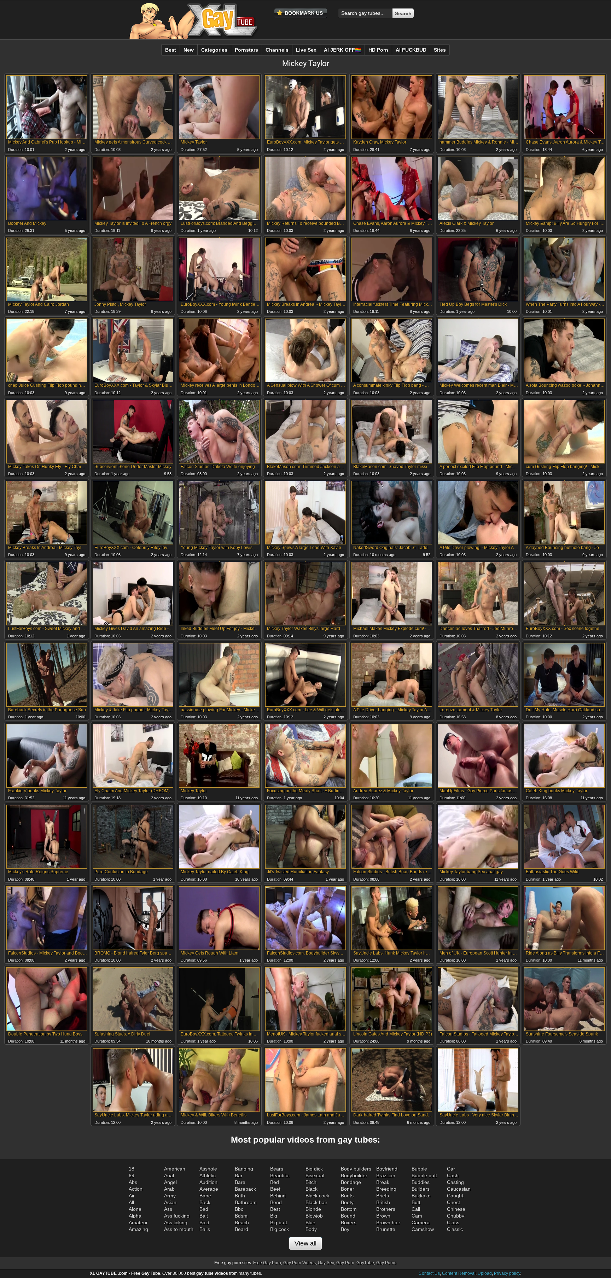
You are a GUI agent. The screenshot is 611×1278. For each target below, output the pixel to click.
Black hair (316, 1202)
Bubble (419, 1168)
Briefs (382, 1195)
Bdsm (241, 1215)
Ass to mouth (178, 1229)
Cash (453, 1175)
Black (312, 1188)
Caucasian (459, 1188)
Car (451, 1168)
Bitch (311, 1182)
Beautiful (280, 1175)
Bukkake (421, 1195)
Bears (276, 1168)
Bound (348, 1215)
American (174, 1168)
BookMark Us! (300, 13)
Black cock (317, 1195)
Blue (310, 1222)
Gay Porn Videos (299, 1262)
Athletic (207, 1175)
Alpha (135, 1215)
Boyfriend (386, 1168)
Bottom (349, 1209)
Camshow (423, 1229)
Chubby (455, 1215)
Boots (347, 1195)
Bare (240, 1182)
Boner (347, 1188)
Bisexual (315, 1175)
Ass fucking (177, 1215)
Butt (416, 1202)
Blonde (313, 1209)
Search (403, 13)
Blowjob (314, 1215)
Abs (133, 1182)
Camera (421, 1222)
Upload (485, 1273)
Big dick (314, 1168)
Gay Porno (386, 1262)
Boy (345, 1229)
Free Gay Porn (267, 1262)
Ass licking (175, 1222)
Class (453, 1222)
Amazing (138, 1229)
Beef (275, 1188)
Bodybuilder (354, 1175)
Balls (204, 1229)
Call (416, 1209)
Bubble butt (424, 1175)
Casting (455, 1182)
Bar (239, 1175)
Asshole (208, 1168)
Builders (421, 1188)
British (383, 1202)
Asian (170, 1202)
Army (170, 1195)
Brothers (385, 1209)
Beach (242, 1222)
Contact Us (429, 1273)
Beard (241, 1229)
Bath (240, 1195)
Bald (204, 1222)
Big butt (278, 1222)
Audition (208, 1182)
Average (208, 1188)
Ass (168, 1209)
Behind (278, 1195)
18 (131, 1168)
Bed (274, 1182)
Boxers (348, 1222)
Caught (455, 1195)
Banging (244, 1168)
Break (382, 1182)
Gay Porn (345, 1262)
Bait (203, 1215)
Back (204, 1202)
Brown (383, 1215)
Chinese (456, 1209)
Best (275, 1209)
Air (132, 1195)
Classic (455, 1229)
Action (135, 1188)
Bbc (239, 1209)
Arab (169, 1188)
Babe (205, 1195)
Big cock (279, 1229)
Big (273, 1215)
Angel (170, 1182)
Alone (135, 1209)
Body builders (356, 1168)
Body (311, 1229)
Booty (347, 1202)
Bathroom (246, 1202)
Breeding (386, 1188)
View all (305, 1243)
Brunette (385, 1229)
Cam (417, 1215)
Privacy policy (507, 1273)
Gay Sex (326, 1262)
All (131, 1202)
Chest (453, 1202)
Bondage (351, 1182)
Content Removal (459, 1273)
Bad (203, 1209)
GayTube (365, 1262)
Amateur (138, 1222)
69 (131, 1175)
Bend (276, 1202)
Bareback (245, 1188)
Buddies (421, 1182)
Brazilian (385, 1175)
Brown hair (388, 1222)
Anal (169, 1175)
